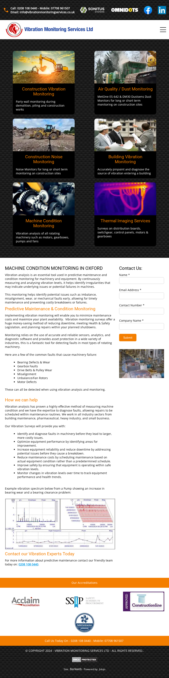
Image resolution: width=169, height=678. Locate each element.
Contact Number (130, 305)
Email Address (129, 290)
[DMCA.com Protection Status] (84, 659)
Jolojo (102, 669)
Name (123, 275)
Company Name (130, 320)
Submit (127, 337)
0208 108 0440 (28, 564)
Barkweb (76, 669)
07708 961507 (113, 641)
